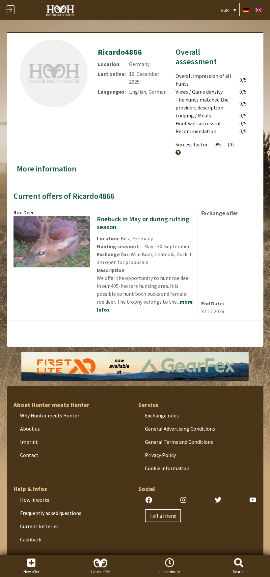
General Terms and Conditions (179, 442)
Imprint (29, 442)
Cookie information (167, 468)
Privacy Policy (160, 455)
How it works (34, 500)
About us (30, 428)
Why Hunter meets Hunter (49, 415)
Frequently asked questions (50, 513)
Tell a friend (162, 515)
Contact (29, 455)
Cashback (30, 539)
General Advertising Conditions (180, 428)
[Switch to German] (246, 9)
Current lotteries (39, 526)
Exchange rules (162, 415)
